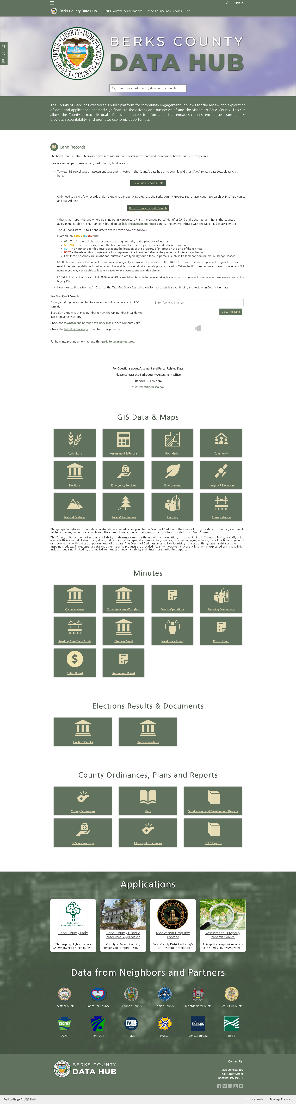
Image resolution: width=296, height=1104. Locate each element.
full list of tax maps (76, 329)
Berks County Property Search (148, 208)
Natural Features (74, 517)
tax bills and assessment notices (138, 223)
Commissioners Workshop (123, 609)
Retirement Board (123, 673)
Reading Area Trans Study (74, 641)
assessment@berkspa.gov (148, 387)
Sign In (239, 3)
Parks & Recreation (124, 517)
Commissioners (74, 609)
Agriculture (75, 453)
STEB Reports (213, 843)
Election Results (83, 742)
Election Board (123, 641)
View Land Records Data (148, 183)
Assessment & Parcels (123, 453)
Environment (172, 485)
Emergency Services (123, 485)
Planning (172, 517)
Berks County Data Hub (78, 11)
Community (221, 453)
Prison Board (221, 641)
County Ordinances (83, 811)
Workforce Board (172, 641)
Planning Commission (221, 609)
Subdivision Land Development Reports (213, 811)
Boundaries (172, 453)
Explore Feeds (254, 1099)
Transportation (221, 517)
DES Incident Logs (83, 843)
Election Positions (148, 742)
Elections (75, 485)
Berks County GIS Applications (123, 11)
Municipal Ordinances (148, 843)
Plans (148, 811)
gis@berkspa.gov (232, 1069)
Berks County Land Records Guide (168, 11)
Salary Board (75, 673)
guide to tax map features (117, 341)
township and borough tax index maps (88, 323)
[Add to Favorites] (4, 46)
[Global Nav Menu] (52, 3)
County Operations (172, 609)
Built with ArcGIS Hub (19, 1099)
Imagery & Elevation (221, 485)
